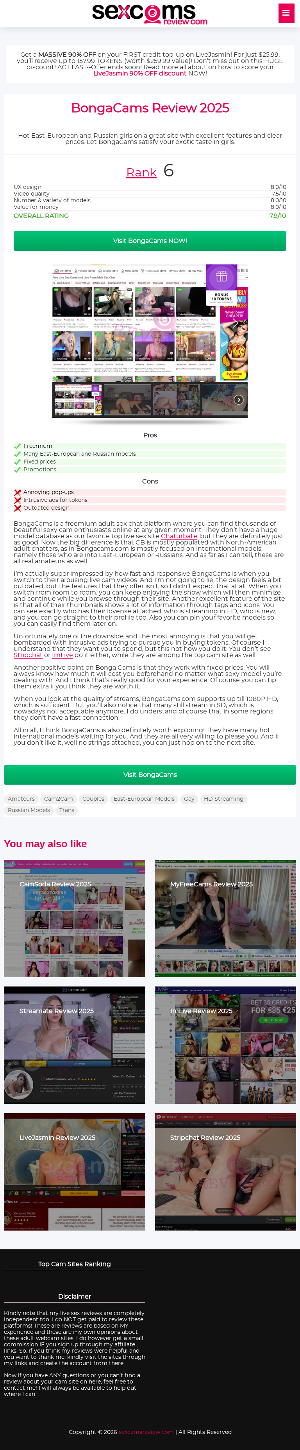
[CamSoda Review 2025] (74, 918)
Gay (189, 799)
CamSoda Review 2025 (55, 884)
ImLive (62, 655)
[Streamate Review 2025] (74, 1045)
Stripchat (28, 655)
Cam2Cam (58, 799)
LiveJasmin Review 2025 (57, 1138)
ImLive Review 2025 (201, 1011)
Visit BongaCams (150, 775)
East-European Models (144, 799)
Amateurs (21, 799)
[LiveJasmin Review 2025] (74, 1172)
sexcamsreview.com (146, 1432)
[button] (64, 323)
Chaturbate (179, 536)
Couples (93, 799)
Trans (66, 810)
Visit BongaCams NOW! (150, 241)
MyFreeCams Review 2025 (211, 884)
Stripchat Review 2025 (205, 1138)
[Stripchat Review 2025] (225, 1172)
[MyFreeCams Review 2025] (225, 918)
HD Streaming (224, 799)
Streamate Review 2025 (57, 1011)
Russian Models (29, 810)
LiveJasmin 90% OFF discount (140, 73)
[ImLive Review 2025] (225, 1045)
